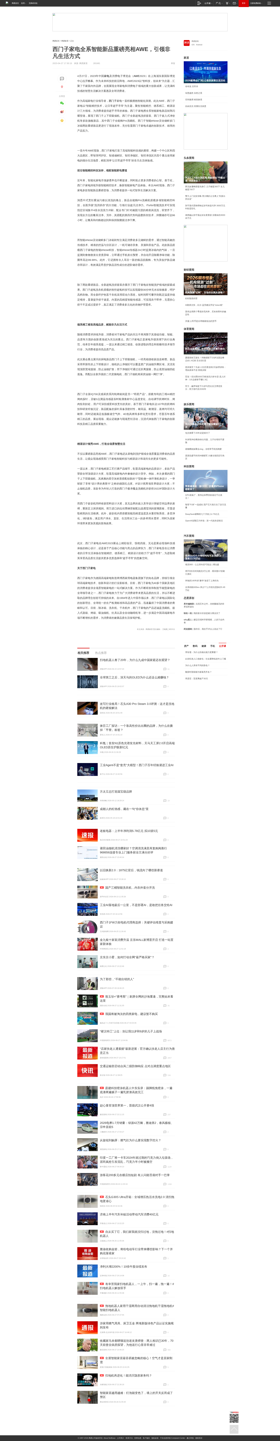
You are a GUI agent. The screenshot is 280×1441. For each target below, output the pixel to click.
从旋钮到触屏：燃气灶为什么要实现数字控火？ (130, 1140)
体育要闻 (189, 329)
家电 (106, 76)
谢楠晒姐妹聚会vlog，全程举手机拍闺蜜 (203, 449)
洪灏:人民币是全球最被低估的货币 (200, 321)
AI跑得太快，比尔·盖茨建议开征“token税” (204, 305)
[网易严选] (219, 3)
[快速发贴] (62, 78)
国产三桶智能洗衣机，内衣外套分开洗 (130, 887)
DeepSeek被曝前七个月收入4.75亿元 (202, 514)
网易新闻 (195, 41)
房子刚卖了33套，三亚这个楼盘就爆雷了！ (204, 682)
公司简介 (120, 1438)
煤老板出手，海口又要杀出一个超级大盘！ (204, 689)
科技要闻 (189, 466)
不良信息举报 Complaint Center (172, 1438)
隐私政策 (155, 1438)
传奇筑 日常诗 (191, 86)
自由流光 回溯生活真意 (195, 106)
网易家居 (64, 41)
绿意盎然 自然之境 (193, 93)
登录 (243, 3)
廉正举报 (190, 1438)
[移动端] (199, 3)
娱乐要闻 (189, 404)
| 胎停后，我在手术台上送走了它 (203, 629)
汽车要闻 (189, 535)
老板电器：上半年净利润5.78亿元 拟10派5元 (129, 830)
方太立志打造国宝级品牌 (116, 791)
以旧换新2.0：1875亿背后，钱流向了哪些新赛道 (131, 870)
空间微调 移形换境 (193, 99)
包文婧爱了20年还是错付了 (197, 433)
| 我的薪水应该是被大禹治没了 (202, 613)
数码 (195, 646)
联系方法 (129, 1438)
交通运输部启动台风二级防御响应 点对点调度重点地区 (135, 1066)
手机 (212, 646)
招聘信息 (137, 1438)
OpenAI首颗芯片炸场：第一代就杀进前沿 (204, 520)
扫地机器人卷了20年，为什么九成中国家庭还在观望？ (135, 660)
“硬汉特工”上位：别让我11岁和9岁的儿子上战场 (131, 1031)
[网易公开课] (208, 3)
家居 (186, 57)
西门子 (113, 100)
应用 (23, 3)
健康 (204, 646)
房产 (186, 646)
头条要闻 (189, 157)
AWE (136, 76)
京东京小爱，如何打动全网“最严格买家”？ (127, 957)
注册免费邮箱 (255, 3)
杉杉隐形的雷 (191, 298)
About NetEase (110, 1438)
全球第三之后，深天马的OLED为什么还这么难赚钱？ (134, 677)
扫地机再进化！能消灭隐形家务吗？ (128, 1375)
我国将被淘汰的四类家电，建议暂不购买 (131, 1014)
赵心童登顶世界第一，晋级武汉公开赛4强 (127, 1105)
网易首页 (15, 3)
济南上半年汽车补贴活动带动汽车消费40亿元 (129, 1214)
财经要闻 (189, 269)
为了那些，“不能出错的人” (117, 979)
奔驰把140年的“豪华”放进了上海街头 (202, 580)
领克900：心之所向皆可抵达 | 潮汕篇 (202, 564)
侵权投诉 (198, 1438)
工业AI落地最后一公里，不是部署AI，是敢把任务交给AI (136, 905)
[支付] (227, 3)
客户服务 (146, 1438)
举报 (173, 63)
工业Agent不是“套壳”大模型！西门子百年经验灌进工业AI (137, 765)
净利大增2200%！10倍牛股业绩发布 (123, 1266)
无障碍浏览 (33, 3)
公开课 (222, 646)
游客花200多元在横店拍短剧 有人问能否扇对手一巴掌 (135, 1175)
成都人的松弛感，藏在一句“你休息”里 (124, 809)
